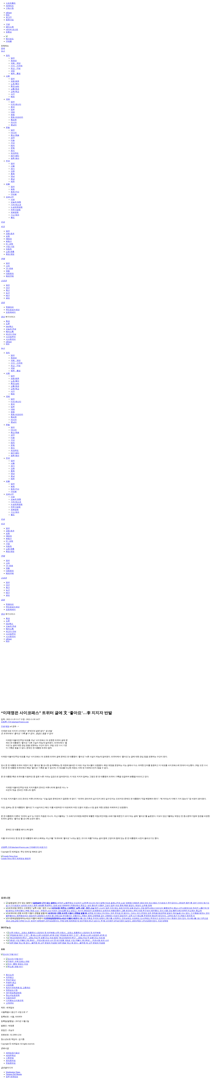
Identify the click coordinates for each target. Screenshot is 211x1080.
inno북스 (9, 326)
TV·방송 (9, 268)
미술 (13, 140)
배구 (8, 295)
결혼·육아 (15, 158)
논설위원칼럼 (16, 207)
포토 (3, 303)
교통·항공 (15, 89)
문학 (13, 148)
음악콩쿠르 (11, 1061)
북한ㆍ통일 (16, 73)
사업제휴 (10, 985)
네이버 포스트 (12, 29)
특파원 (14, 120)
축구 (8, 290)
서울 (13, 166)
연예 (3, 259)
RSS (7, 15)
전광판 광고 (11, 982)
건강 (13, 143)
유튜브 (9, 32)
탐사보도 (10, 39)
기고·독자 (15, 215)
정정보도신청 (12, 990)
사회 (8, 76)
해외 (13, 97)
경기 (13, 169)
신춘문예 (10, 1058)
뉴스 (3, 51)
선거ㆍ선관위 (16, 66)
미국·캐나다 (16, 104)
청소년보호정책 (13, 995)
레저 (13, 145)
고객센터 (10, 1003)
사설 (13, 199)
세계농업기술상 (13, 1053)
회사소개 (10, 975)
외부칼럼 (15, 212)
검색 (3, 48)
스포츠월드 (11, 3)
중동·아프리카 (17, 117)
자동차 (9, 249)
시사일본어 (11, 337)
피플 (8, 184)
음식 (13, 151)
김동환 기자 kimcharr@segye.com (15, 722)
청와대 (14, 61)
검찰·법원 (15, 81)
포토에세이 (11, 312)
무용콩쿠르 (11, 1063)
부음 (13, 189)
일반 (13, 58)
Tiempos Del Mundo (14, 1074)
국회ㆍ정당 (16, 63)
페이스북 (10, 27)
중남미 (14, 125)
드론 (8, 324)
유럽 (13, 115)
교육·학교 (15, 91)
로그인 (9, 17)
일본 (13, 109)
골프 (8, 298)
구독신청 (10, 8)
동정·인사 (15, 192)
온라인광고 (11, 980)
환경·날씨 (15, 86)
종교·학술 (15, 135)
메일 (7, 726)
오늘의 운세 (11, 329)
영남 (13, 176)
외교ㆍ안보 (16, 68)
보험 (8, 236)
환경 (8, 321)
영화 (8, 271)
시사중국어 (11, 339)
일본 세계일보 (12, 1077)
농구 (8, 293)
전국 (8, 161)
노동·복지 (15, 84)
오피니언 (10, 197)
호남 (13, 179)
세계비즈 (10, 6)
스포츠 (4, 281)
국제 (8, 99)
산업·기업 (10, 246)
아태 (13, 112)
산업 (8, 544)
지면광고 (10, 977)
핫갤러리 (10, 307)
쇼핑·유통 (10, 252)
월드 (13, 217)
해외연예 (10, 276)
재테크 (9, 239)
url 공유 (13, 726)
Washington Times (13, 1072)
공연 (13, 138)
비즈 (3, 226)
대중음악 (10, 274)
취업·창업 (10, 254)
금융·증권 (10, 234)
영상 (3, 317)
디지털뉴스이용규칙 (14, 1000)
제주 (13, 181)
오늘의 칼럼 (16, 202)
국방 (13, 71)
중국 (13, 107)
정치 (8, 55)
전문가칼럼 (16, 210)
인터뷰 (14, 194)
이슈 (3, 222)
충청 (13, 174)
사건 (13, 94)
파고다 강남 (11, 334)
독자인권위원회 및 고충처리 (18, 988)
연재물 (9, 41)
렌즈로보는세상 (13, 310)
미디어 (14, 133)
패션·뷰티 (15, 156)
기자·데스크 (16, 205)
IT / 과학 (9, 244)
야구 (8, 288)
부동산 (9, 241)
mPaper (9, 13)
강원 (13, 171)
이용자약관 (11, 998)
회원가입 (10, 20)
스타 (8, 266)
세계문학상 (11, 1055)
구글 (8, 24)
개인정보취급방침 (13, 993)
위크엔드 (15, 153)
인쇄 (3, 726)
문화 (8, 127)
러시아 (14, 122)
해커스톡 (10, 332)
